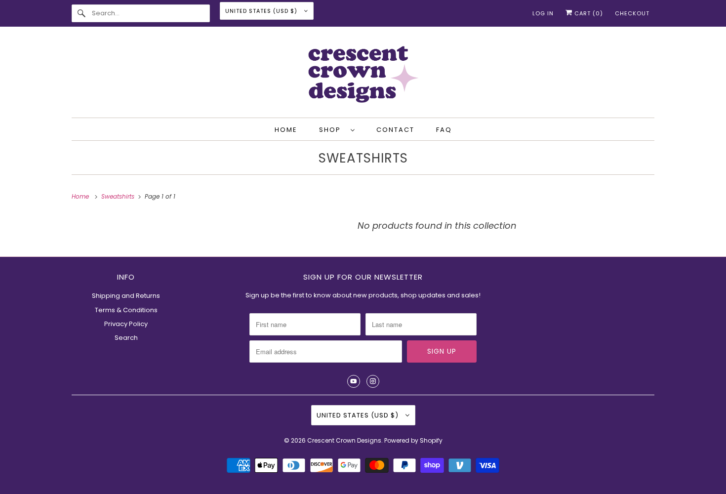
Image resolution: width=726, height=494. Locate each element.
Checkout (632, 13)
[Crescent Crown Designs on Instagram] (372, 381)
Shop (332, 129)
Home (286, 129)
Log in (543, 13)
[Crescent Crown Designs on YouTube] (353, 381)
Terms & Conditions (126, 310)
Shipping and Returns (126, 295)
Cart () (587, 13)
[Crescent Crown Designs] (363, 74)
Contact (395, 129)
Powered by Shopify (413, 440)
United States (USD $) (262, 11)
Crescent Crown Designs (344, 440)
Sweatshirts (363, 158)
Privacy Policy (126, 324)
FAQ (444, 129)
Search (126, 337)
